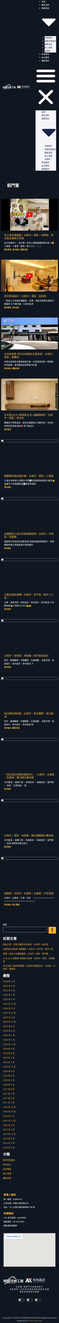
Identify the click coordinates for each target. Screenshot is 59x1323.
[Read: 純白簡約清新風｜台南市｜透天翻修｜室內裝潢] (29, 693)
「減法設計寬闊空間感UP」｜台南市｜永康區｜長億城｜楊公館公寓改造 (29, 776)
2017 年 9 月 (9, 1089)
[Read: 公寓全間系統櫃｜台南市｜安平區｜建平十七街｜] (29, 574)
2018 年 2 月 (9, 1085)
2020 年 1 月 (9, 1040)
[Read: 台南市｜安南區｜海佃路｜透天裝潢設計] (29, 635)
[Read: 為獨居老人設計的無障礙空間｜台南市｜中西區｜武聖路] (29, 513)
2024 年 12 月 (9, 1004)
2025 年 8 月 (9, 990)
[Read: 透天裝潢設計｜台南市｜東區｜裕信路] (29, 275)
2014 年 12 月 (9, 1134)
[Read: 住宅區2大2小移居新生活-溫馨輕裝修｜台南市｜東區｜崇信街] (29, 394)
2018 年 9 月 (9, 1071)
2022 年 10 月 (9, 1013)
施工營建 (48, 47)
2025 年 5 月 (9, 999)
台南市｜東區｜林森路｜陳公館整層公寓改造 (29, 835)
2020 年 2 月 (9, 1035)
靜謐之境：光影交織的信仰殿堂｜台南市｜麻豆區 (25, 944)
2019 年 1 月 (8, 1062)
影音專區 (45, 54)
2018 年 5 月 (9, 1080)
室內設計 (15, 249)
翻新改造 (48, 44)
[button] (46, 86)
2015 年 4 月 (9, 1125)
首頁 (43, 112)
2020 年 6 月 (9, 1031)
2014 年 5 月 (9, 1138)
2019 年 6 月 (9, 1053)
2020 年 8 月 (9, 1026)
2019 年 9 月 (9, 1049)
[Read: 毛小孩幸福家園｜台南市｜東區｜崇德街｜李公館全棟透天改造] (29, 214)
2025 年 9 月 (9, 986)
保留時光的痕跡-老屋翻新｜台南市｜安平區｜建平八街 (28, 949)
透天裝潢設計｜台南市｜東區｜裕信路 (25, 296)
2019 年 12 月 (9, 1044)
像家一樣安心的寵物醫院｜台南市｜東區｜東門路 (25, 954)
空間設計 (48, 38)
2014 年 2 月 (9, 1147)
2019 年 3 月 (9, 1058)
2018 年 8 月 (9, 1076)
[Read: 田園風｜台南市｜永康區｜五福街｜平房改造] (29, 872)
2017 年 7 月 (8, 1094)
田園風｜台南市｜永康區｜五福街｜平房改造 (29, 893)
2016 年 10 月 (9, 1111)
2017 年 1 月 (8, 1102)
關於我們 (45, 5)
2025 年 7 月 (9, 995)
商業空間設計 (50, 41)
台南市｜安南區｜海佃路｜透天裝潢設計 (26, 655)
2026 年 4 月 (9, 981)
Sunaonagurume (35, 1321)
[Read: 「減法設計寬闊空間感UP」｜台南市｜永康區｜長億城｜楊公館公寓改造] (29, 754)
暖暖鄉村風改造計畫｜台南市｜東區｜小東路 (29, 475)
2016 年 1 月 (8, 1116)
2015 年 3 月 (9, 1129)
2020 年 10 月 (9, 1022)
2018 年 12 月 (9, 1067)
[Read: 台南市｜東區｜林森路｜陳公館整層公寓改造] (29, 815)
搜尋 (5, 924)
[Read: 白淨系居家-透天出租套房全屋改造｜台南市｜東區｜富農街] (29, 333)
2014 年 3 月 (9, 1143)
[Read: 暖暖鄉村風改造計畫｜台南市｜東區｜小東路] (29, 455)
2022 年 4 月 (9, 1017)
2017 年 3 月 (9, 1098)
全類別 (47, 51)
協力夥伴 (45, 57)
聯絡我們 (45, 61)
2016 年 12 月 (9, 1107)
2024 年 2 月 (9, 1008)
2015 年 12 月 (9, 1121)
